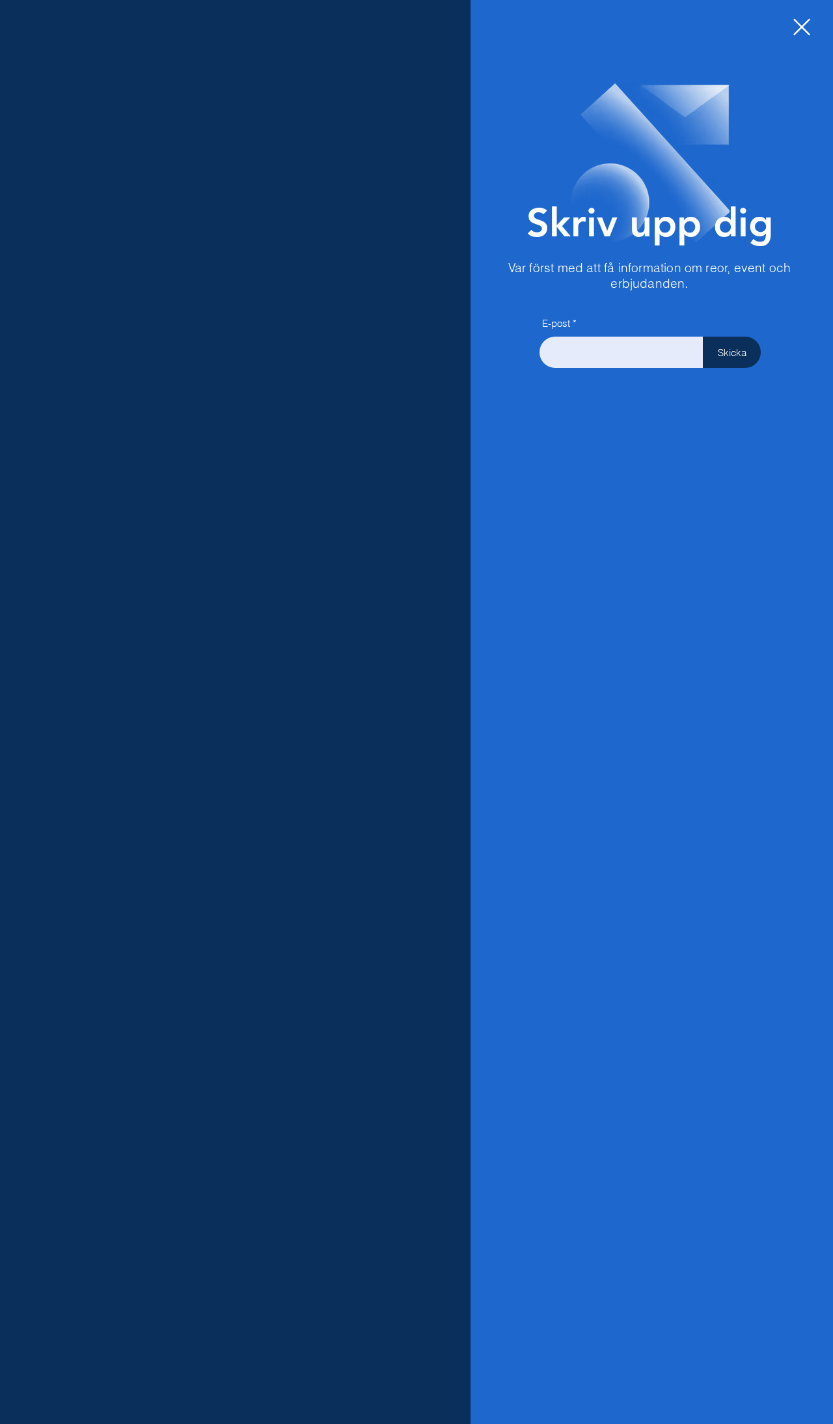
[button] (801, 27)
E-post (556, 323)
